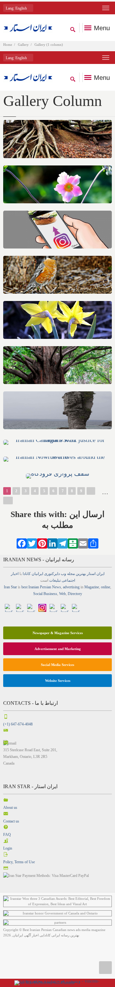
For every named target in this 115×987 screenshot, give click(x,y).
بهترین (81, 573)
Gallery (23, 44)
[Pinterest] (42, 542)
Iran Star (10, 587)
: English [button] (17, 8)
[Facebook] (22, 542)
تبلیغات (55, 580)
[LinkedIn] (52, 542)
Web (62, 594)
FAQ (7, 834)
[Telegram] (62, 542)
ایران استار (95, 573)
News (56, 587)
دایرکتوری (52, 573)
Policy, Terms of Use (19, 862)
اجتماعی (68, 580)
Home (7, 44)
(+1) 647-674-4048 (18, 724)
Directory (75, 594)
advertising (71, 587)
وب (63, 573)
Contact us (11, 821)
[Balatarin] (73, 542)
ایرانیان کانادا (33, 573)
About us (10, 807)
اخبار (15, 573)
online (105, 587)
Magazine (91, 587)
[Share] (93, 542)
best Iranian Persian (36, 587)
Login (7, 848)
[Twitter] (32, 542)
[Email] (83, 542)
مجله (71, 573)
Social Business (45, 594)
